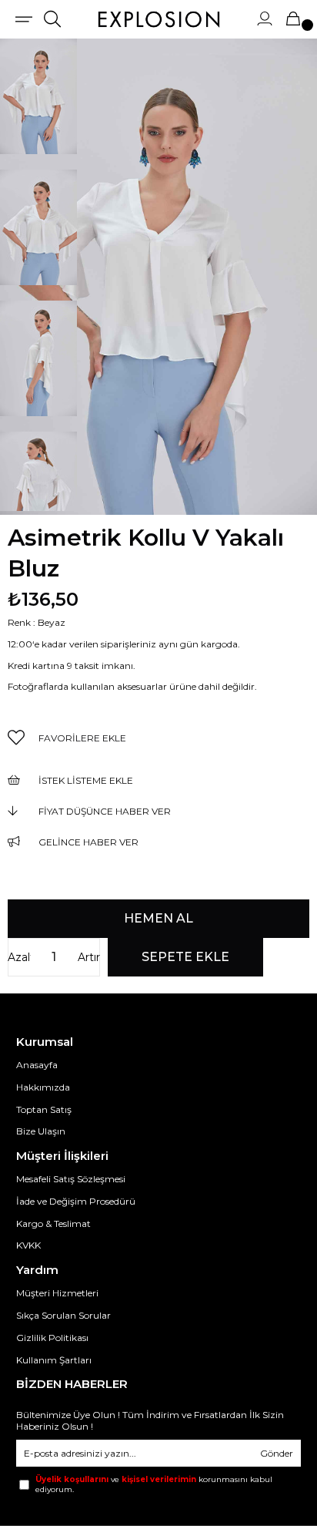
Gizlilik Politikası (52, 1337)
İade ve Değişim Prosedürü (75, 1201)
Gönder (276, 1453)
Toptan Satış (44, 1109)
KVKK (28, 1245)
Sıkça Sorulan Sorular (63, 1315)
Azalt (19, 957)
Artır (89, 957)
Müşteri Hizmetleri (57, 1293)
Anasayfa (37, 1065)
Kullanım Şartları (54, 1360)
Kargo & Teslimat (53, 1223)
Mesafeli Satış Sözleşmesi (70, 1179)
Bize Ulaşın (40, 1131)
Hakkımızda (43, 1087)
